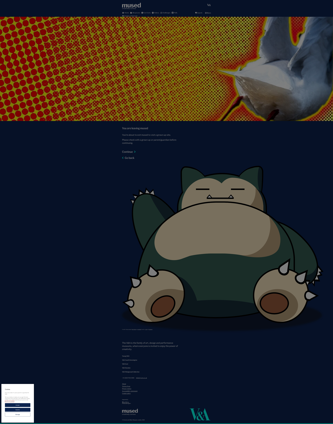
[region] (17, 403)
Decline (18, 409)
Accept (18, 405)
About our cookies (9, 401)
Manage (17, 414)
